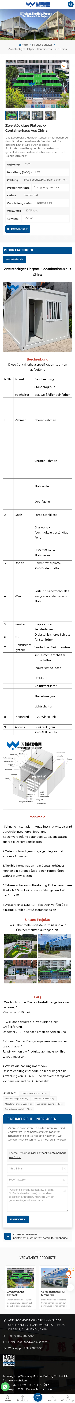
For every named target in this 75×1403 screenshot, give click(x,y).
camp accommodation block (18, 1109)
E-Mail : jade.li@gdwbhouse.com (27, 1341)
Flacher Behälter (42, 44)
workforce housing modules (49, 1104)
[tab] (14, 259)
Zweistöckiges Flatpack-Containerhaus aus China (18, 1293)
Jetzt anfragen (19, 229)
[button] (70, 1287)
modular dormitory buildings (18, 1104)
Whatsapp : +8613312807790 (25, 1348)
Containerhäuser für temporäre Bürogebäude (53, 1293)
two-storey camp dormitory (34, 1093)
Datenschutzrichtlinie (39, 1389)
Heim (24, 44)
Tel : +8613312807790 (21, 1335)
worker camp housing (43, 1098)
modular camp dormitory (16, 1098)
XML (20, 1389)
